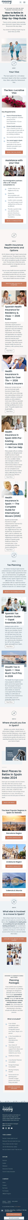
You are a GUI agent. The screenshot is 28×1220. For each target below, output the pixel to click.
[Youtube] (11, 1128)
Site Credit (18, 1206)
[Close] (27, 1219)
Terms (9, 1201)
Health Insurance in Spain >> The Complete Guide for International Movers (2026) (13, 507)
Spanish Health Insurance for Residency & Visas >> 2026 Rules (13, 313)
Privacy (4, 1201)
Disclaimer (15, 1201)
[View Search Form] (20, 2)
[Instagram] (6, 1128)
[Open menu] (24, 2)
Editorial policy (6, 1202)
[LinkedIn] (9, 1128)
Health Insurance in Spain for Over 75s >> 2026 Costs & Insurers (14, 377)
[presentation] (14, 298)
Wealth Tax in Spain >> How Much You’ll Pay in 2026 (13, 672)
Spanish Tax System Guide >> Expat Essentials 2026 (13, 618)
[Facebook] (3, 1128)
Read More (10, 351)
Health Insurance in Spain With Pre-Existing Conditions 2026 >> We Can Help (14, 439)
